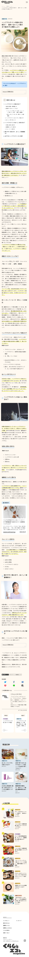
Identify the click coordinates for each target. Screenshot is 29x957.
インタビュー (6, 920)
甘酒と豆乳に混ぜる (10, 125)
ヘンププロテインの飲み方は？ (13, 104)
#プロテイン (12, 674)
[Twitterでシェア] (5, 682)
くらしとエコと (16, 694)
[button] (27, 2)
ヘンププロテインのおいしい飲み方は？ (15, 122)
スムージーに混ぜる (10, 129)
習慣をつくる (5, 674)
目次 (8, 100)
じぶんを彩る (6, 930)
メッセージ (18, 920)
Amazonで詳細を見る (8, 91)
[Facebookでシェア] (14, 682)
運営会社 (5, 937)
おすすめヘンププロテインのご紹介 (14, 136)
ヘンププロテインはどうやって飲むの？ (15, 118)
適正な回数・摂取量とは (11, 106)
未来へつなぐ (6, 933)
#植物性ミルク (18, 674)
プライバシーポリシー (7, 939)
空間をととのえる (7, 928)
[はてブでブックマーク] (22, 682)
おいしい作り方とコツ (11, 120)
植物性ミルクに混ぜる (11, 127)
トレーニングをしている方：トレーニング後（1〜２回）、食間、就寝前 (15, 111)
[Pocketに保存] (5, 686)
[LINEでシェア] (14, 686)
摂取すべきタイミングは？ (12, 108)
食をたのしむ (6, 923)
